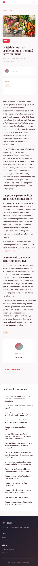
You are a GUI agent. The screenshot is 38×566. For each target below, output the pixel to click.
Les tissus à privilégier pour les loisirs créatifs (19, 407)
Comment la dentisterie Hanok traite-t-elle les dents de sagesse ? (19, 503)
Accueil (5, 10)
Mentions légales (8, 549)
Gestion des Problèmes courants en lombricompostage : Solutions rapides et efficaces (19, 455)
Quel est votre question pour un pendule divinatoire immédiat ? (16, 414)
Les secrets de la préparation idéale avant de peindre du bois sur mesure (18, 463)
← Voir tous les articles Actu (13, 370)
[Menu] (34, 2)
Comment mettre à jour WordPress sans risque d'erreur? (17, 477)
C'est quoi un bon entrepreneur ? (17, 497)
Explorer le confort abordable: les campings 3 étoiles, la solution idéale (18, 470)
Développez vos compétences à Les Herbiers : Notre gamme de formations (17, 398)
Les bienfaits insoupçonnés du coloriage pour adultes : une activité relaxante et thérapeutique (18, 436)
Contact (5, 553)
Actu (10, 10)
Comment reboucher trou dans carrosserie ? (16, 484)
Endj (9, 522)
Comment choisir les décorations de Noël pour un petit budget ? (18, 491)
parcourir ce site (9, 251)
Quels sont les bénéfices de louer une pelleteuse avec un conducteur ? (18, 421)
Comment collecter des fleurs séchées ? (15, 428)
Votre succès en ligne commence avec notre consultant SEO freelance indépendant (18, 445)
